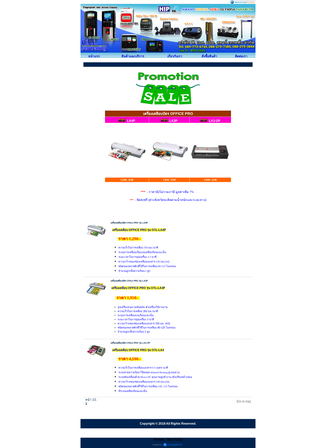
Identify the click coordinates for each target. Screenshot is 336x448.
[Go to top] (244, 401)
